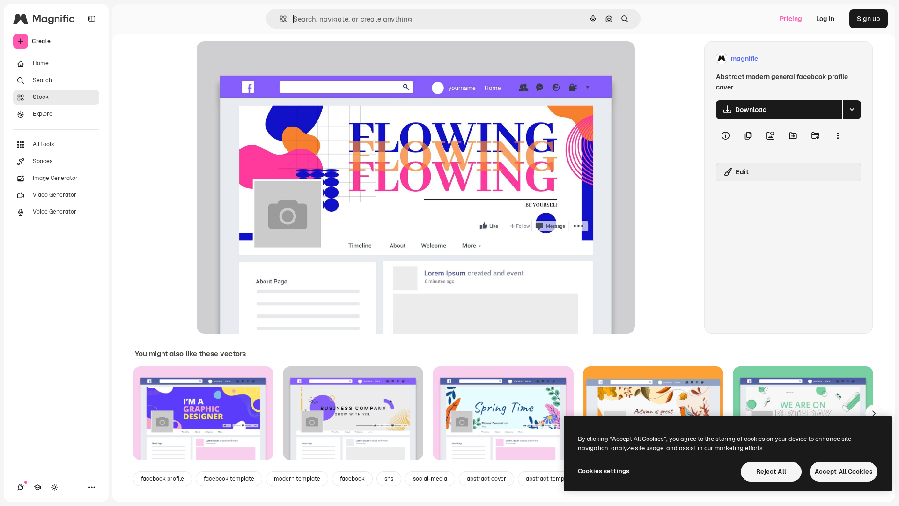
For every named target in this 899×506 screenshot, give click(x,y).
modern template (297, 479)
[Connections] (20, 487)
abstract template (550, 479)
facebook (352, 479)
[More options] (837, 135)
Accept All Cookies (843, 472)
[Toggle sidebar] (91, 18)
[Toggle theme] (54, 487)
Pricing (791, 19)
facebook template (229, 479)
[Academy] (37, 487)
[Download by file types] (851, 109)
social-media (430, 479)
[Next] (873, 413)
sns (388, 479)
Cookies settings (603, 471)
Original (256, 58)
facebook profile (162, 479)
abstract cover (486, 479)
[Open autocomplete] (279, 18)
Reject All (771, 472)
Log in (825, 19)
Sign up (868, 19)
